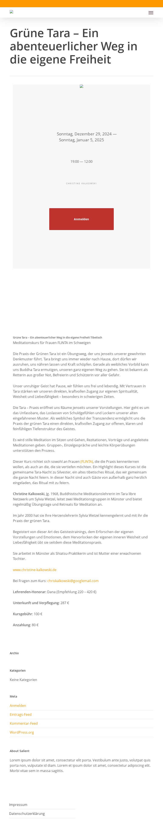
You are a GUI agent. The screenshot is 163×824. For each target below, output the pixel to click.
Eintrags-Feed (21, 714)
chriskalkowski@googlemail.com (73, 580)
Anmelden (81, 219)
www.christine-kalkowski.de (34, 569)
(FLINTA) (86, 461)
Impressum (18, 804)
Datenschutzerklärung (27, 813)
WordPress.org (22, 732)
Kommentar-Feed (24, 723)
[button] (151, 12)
